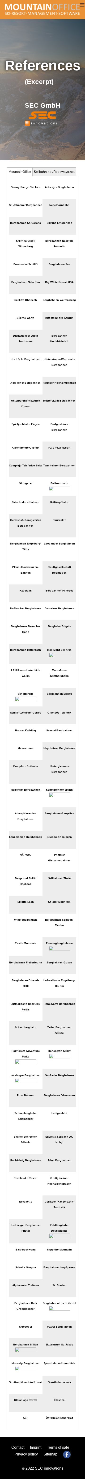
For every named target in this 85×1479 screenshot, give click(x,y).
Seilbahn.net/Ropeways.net (54, 172)
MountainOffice (19, 172)
